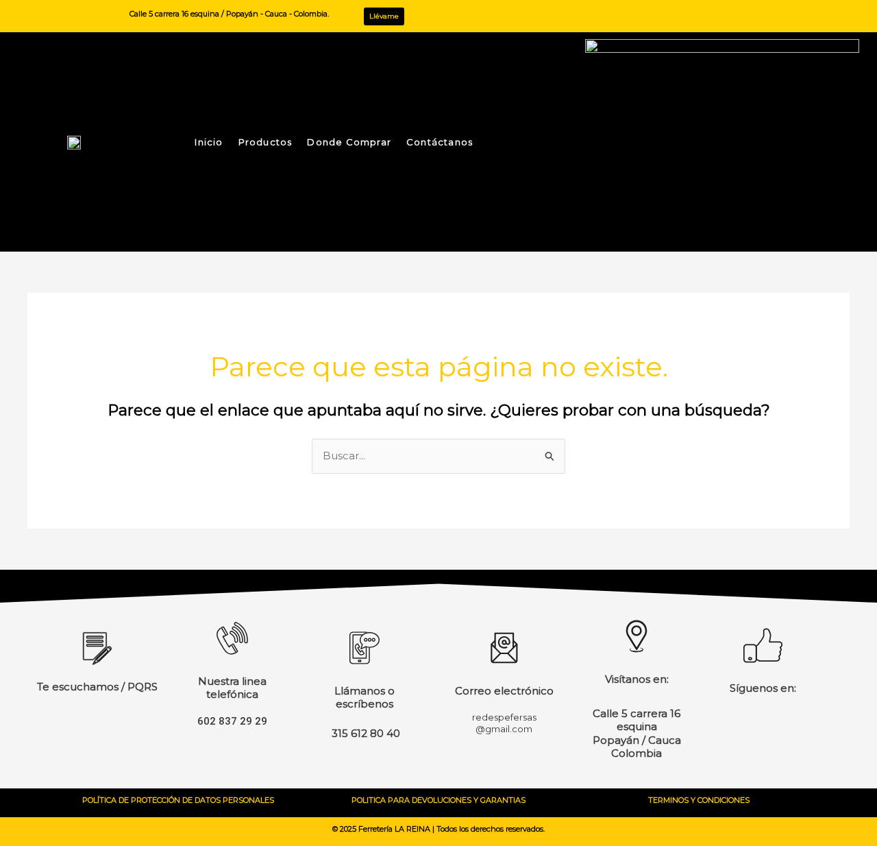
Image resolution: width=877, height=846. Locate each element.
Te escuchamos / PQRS (97, 686)
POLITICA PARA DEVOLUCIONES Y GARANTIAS (438, 800)
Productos (265, 141)
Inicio (209, 141)
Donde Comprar (349, 141)
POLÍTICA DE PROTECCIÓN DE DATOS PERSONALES (178, 800)
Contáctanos (439, 141)
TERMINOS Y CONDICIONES (699, 800)
